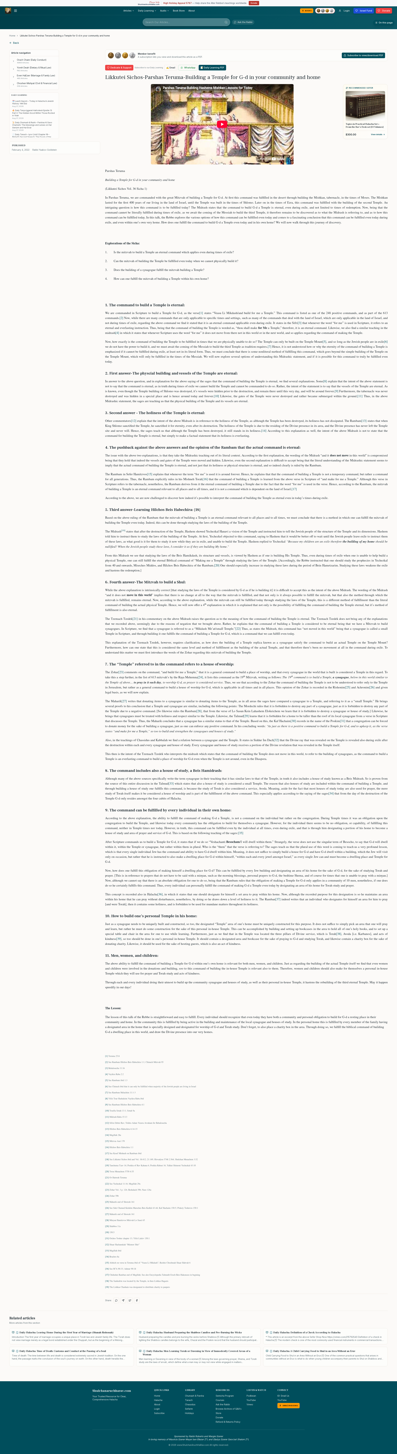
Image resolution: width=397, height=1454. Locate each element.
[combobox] (186, 22)
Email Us (285, 1395)
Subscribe (159, 1413)
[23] (121, 672)
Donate (254, 3)
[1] (201, 313)
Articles (127, 10)
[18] (107, 1159)
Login (157, 1408)
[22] (238, 628)
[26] (372, 687)
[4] (117, 333)
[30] (293, 721)
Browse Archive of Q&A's (228, 1408)
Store (218, 1413)
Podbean (251, 1395)
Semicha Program (225, 1395)
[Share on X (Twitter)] (130, 1300)
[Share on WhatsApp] (116, 1300)
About (191, 10)
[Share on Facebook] (137, 1300)
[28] (199, 711)
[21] (135, 619)
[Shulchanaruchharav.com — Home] (8, 11)
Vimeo (250, 1404)
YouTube (251, 1400)
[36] (160, 894)
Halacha (158, 1400)
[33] (171, 783)
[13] (364, 421)
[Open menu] (15, 10)
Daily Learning (146, 10)
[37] (278, 899)
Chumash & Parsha (194, 1395)
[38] (338, 934)
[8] (325, 381)
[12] (133, 421)
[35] (240, 833)
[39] (118, 939)
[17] (294, 489)
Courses (220, 1400)
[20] (216, 565)
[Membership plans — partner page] (325, 10)
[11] (360, 396)
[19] (107, 1165)
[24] (200, 677)
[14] (263, 431)
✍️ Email (170, 67)
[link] (65, 35)
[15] (149, 474)
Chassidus (190, 1404)
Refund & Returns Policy (228, 1421)
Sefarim (189, 1408)
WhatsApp (189, 67)
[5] (324, 341)
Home (12, 35)
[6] (386, 341)
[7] (269, 346)
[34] (331, 793)
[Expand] (13, 61)
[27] (124, 701)
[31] (342, 721)
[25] (347, 687)
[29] (246, 716)
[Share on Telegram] (123, 1300)
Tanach (189, 1400)
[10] (216, 396)
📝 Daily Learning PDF (212, 67)
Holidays (189, 1413)
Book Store (179, 10)
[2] (121, 318)
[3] (299, 323)
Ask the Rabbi (223, 1404)
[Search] (226, 22)
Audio (163, 10)
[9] (336, 391)
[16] (205, 479)
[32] (276, 740)
